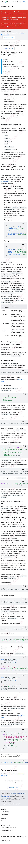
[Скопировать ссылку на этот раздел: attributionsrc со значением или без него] (5, 503)
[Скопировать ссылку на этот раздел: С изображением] (13, 582)
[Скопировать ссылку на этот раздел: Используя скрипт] (13, 385)
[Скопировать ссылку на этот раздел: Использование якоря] (16, 360)
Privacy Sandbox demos (7, 830)
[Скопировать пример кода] (25, 223)
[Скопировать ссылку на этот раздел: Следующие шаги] (18, 770)
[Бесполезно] (24, 45)
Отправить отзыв (8, 48)
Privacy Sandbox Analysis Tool (8, 827)
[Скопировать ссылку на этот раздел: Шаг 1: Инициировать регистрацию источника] (21, 344)
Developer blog (5, 811)
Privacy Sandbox (5, 42)
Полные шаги (5, 181)
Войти (24, 1)
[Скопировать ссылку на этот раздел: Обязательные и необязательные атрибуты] (23, 264)
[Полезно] (22, 45)
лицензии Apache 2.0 (6, 796)
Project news (4, 814)
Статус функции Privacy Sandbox (9, 23)
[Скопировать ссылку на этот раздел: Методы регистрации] (22, 125)
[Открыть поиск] (17, 2)
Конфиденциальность (21, 836)
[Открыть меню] (2, 2)
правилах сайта (5, 798)
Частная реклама (7, 7)
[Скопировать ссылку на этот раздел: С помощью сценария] (16, 596)
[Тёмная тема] (23, 223)
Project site (4, 821)
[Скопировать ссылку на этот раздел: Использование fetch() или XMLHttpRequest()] (8, 649)
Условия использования (7, 836)
